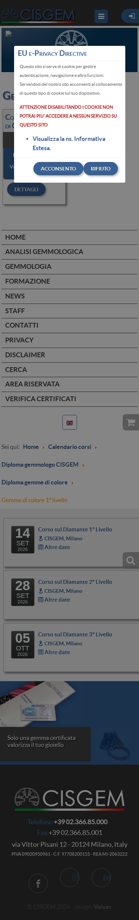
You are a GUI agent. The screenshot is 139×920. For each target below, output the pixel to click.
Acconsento (58, 169)
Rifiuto (100, 169)
